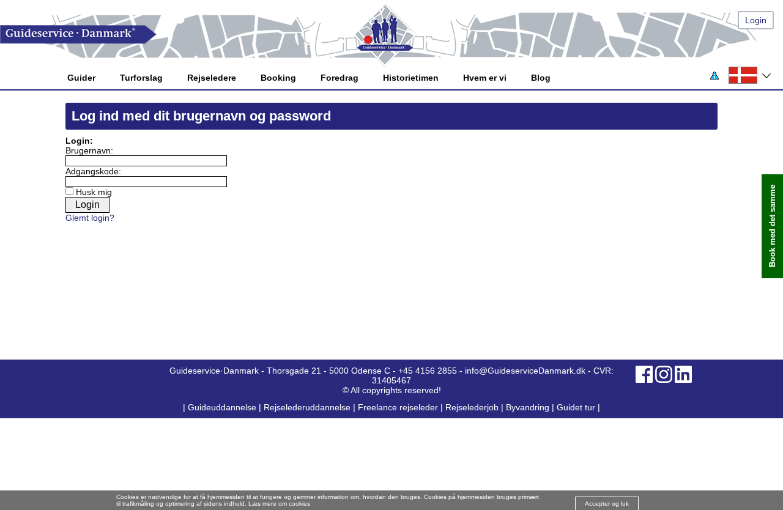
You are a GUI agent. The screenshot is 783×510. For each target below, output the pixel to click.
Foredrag (339, 78)
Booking (278, 78)
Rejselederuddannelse (308, 407)
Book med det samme (772, 226)
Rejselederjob (472, 407)
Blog (541, 78)
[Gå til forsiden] (391, 34)
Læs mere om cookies (279, 503)
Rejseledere (211, 78)
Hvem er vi (485, 78)
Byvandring (527, 407)
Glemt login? (89, 218)
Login (755, 20)
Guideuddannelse (223, 407)
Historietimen (411, 78)
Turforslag (141, 78)
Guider (81, 78)
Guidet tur (576, 407)
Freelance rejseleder (398, 407)
